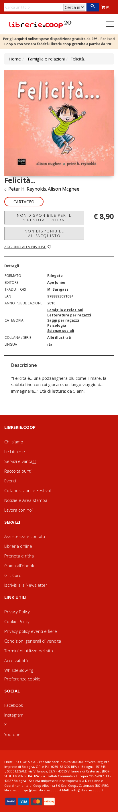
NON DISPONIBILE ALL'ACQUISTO (44, 233)
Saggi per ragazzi (63, 320)
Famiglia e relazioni (46, 59)
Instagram (13, 715)
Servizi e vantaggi (20, 461)
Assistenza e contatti (24, 536)
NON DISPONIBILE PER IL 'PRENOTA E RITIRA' (44, 217)
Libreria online (18, 546)
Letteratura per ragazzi (69, 315)
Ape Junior (56, 282)
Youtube (12, 734)
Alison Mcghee (63, 189)
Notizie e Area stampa (25, 500)
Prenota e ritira (19, 556)
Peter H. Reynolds (27, 189)
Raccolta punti (18, 471)
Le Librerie (14, 451)
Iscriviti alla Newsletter (25, 585)
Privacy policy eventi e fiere (30, 631)
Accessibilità (16, 660)
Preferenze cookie (22, 679)
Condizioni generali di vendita (32, 641)
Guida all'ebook (19, 565)
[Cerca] (92, 7)
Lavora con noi (18, 510)
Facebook (13, 705)
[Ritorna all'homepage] (40, 24)
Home (15, 59)
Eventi (10, 481)
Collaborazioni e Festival (27, 490)
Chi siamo (13, 442)
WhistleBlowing (18, 670)
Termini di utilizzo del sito (28, 650)
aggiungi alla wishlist (25, 246)
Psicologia (56, 325)
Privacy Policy (17, 612)
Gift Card (12, 575)
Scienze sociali (60, 330)
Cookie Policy (17, 621)
